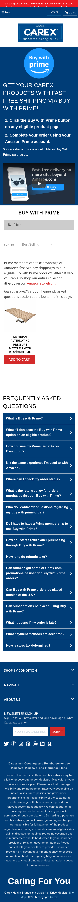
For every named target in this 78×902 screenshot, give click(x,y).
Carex (54, 897)
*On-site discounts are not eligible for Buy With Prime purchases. (36, 152)
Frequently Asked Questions (32, 402)
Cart (72, 12)
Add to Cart (19, 359)
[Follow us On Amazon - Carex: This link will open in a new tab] (49, 743)
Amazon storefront (41, 283)
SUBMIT (57, 731)
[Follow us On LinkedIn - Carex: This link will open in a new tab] (42, 743)
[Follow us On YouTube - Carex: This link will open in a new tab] (35, 743)
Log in (54, 12)
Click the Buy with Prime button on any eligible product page (37, 123)
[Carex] (40, 33)
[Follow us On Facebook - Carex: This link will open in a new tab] (13, 743)
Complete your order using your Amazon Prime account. (38, 138)
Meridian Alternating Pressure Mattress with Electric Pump (20, 344)
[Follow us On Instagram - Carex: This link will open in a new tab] (20, 743)
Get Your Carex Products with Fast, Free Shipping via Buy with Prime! (36, 97)
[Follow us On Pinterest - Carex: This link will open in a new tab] (28, 743)
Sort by (9, 244)
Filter (17, 225)
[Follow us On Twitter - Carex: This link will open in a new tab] (6, 743)
